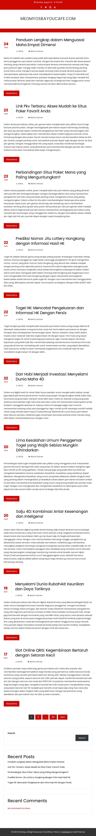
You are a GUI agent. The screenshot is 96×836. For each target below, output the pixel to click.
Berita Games (37, 51)
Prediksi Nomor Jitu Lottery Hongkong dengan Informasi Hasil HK (50, 241)
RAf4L (21, 51)
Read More (11, 93)
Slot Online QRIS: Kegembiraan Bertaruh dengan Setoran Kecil (51, 653)
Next (62, 717)
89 (53, 717)
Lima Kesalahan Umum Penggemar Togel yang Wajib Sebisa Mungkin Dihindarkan (49, 445)
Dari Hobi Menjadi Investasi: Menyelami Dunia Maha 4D (52, 376)
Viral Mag (65, 832)
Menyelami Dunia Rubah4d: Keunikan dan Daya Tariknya (49, 586)
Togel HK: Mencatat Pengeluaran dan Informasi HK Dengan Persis (50, 310)
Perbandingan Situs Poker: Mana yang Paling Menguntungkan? (51, 175)
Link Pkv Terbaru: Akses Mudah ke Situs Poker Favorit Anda (51, 108)
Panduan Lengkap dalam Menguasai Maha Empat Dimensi (50, 42)
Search (11, 733)
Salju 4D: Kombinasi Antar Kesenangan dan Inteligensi (52, 514)
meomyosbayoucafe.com (48, 18)
